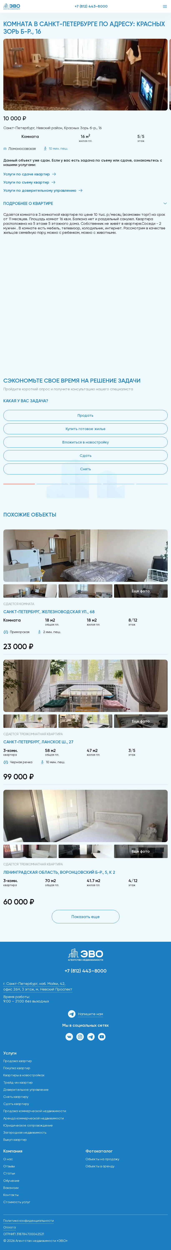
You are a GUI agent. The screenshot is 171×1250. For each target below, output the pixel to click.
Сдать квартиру (16, 1104)
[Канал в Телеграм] (91, 1037)
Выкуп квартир (15, 1140)
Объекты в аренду (100, 1166)
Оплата (9, 1227)
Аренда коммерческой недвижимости (33, 1118)
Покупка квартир (16, 1068)
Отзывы (9, 1166)
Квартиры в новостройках (23, 1075)
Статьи (9, 1173)
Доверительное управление (26, 1090)
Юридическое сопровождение (28, 1125)
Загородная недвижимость (24, 1132)
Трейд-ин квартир (18, 1082)
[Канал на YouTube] (102, 1037)
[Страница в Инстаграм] (80, 1037)
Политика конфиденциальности (28, 1221)
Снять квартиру (15, 1097)
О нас (8, 1159)
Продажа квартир (17, 1061)
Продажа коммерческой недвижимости (34, 1111)
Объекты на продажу (102, 1159)
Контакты (11, 1195)
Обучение (11, 1181)
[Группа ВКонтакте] (69, 1037)
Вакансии (11, 1188)
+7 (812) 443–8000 (91, 6)
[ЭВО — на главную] (11, 6)
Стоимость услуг (16, 1202)
